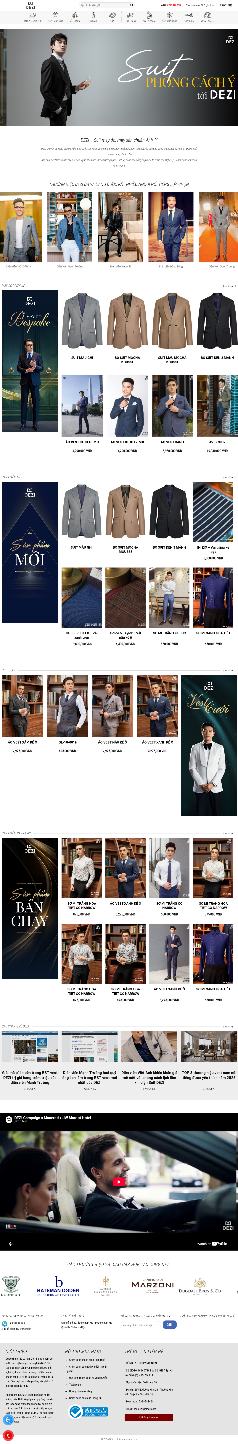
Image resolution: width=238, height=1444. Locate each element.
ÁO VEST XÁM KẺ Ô (22, 742)
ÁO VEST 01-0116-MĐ (82, 442)
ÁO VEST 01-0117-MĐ (127, 442)
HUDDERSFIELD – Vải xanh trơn (81, 635)
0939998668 (17, 1323)
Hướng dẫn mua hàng (80, 1391)
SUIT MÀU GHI (82, 358)
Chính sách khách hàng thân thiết (87, 1359)
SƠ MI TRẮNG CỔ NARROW (169, 906)
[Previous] (9, 77)
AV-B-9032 (217, 442)
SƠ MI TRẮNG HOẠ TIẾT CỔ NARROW (81, 906)
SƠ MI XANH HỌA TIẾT (213, 633)
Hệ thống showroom (148, 1417)
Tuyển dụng (75, 1384)
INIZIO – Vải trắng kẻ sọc (213, 549)
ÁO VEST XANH (172, 442)
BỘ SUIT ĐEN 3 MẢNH (217, 358)
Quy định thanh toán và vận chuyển (88, 1377)
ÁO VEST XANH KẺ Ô (157, 742)
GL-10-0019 (68, 742)
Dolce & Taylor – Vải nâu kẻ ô (125, 635)
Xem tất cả (228, 286)
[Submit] (132, 5)
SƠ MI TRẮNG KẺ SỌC (169, 633)
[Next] (228, 77)
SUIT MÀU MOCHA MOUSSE (172, 360)
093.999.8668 (175, 5)
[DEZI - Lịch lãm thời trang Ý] (40, 5)
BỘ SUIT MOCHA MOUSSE (127, 360)
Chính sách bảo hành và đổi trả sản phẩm (87, 1369)
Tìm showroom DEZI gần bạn (200, 5)
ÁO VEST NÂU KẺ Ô (112, 742)
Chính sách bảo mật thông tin (85, 1398)
